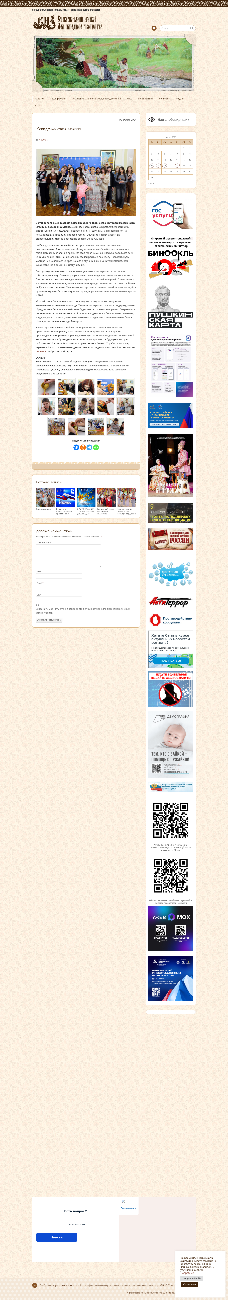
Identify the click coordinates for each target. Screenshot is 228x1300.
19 (165, 165)
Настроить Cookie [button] (191, 1278)
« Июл (151, 183)
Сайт (39, 594)
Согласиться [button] (189, 1284)
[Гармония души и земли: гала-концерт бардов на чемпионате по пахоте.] (127, 505)
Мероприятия (145, 98)
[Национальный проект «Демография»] (170, 777)
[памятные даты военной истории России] (170, 549)
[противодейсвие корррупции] (170, 626)
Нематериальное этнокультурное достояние (96, 98)
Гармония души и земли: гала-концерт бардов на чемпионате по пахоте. (127, 514)
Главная (39, 98)
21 (177, 165)
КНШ (129, 98)
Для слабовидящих (173, 119)
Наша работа (58, 98)
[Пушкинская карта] (170, 327)
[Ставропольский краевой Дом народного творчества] (84, 22)
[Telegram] (89, 447)
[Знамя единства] (45, 505)
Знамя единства (43, 509)
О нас (38, 105)
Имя (40, 571)
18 (158, 165)
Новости (43, 139)
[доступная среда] (170, 587)
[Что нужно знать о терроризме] (170, 609)
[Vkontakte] (76, 447)
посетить (41, 351)
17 (152, 165)
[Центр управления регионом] (170, 649)
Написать (57, 1237)
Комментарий (45, 542)
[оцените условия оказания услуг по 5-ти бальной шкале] (170, 842)
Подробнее (187, 1272)
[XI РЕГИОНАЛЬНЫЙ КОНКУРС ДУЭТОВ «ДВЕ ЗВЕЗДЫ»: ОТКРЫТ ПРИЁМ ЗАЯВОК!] (86, 505)
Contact (154, 28)
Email (40, 583)
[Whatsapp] (96, 447)
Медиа (180, 98)
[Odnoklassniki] (83, 447)
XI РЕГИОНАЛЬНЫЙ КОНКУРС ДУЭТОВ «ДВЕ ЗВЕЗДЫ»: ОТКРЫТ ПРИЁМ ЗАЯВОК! (85, 514)
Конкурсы (164, 98)
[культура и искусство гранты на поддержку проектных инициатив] (170, 522)
